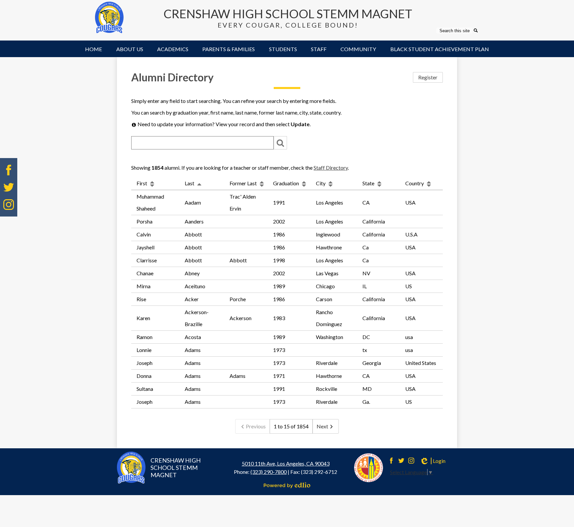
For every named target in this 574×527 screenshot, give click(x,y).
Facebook (8, 170)
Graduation (286, 183)
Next (322, 426)
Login (432, 461)
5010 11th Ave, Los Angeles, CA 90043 (286, 463)
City (321, 183)
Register (427, 77)
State (368, 183)
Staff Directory (331, 167)
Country (415, 183)
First (142, 183)
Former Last (244, 183)
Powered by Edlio (287, 485)
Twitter (8, 187)
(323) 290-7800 (268, 472)
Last (190, 183)
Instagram (8, 204)
